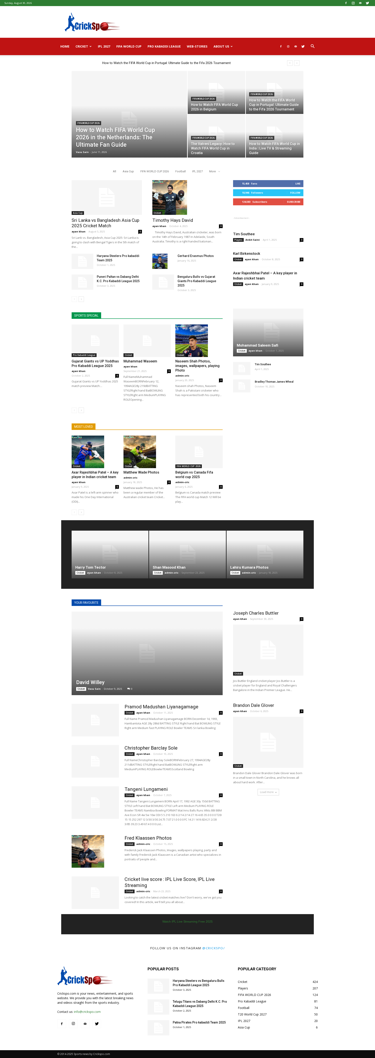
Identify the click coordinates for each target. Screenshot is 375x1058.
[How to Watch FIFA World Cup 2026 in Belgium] (216, 92)
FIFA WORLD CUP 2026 (88, 123)
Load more (267, 792)
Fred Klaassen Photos (148, 838)
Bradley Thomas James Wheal (274, 381)
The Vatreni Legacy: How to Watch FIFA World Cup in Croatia (145, 63)
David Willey (90, 682)
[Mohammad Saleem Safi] (268, 332)
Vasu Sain (82, 152)
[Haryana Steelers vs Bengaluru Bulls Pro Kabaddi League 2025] (158, 986)
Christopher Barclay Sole (151, 748)
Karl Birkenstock (246, 253)
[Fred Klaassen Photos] (88, 851)
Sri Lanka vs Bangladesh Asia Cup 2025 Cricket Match (105, 223)
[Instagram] (353, 3)
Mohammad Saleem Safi (257, 345)
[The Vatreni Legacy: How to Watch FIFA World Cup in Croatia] (216, 136)
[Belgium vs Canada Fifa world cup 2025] (199, 452)
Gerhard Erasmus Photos (196, 256)
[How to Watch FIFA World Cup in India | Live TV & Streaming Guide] (274, 136)
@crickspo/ (213, 948)
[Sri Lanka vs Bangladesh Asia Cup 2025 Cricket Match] (107, 197)
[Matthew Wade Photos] (147, 452)
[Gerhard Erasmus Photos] (160, 261)
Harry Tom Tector (90, 567)
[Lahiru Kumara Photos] (265, 554)
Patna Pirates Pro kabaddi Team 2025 (199, 1022)
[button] (312, 47)
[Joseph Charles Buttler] (268, 650)
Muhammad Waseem (140, 361)
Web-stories (197, 46)
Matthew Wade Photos (141, 472)
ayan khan (79, 231)
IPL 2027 (104, 46)
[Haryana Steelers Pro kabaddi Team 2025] (82, 261)
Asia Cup (128, 171)
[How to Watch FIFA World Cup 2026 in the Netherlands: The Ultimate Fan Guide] (129, 121)
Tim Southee (244, 234)
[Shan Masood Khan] (187, 554)
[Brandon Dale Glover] (268, 742)
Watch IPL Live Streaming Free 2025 (187, 921)
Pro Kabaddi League (164, 46)
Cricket (82, 46)
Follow (295, 192)
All (114, 171)
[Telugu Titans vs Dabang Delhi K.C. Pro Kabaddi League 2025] (158, 1007)
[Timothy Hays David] (187, 197)
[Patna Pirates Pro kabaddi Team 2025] (158, 1027)
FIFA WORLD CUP (128, 46)
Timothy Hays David (172, 220)
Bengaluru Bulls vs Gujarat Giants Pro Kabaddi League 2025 (197, 281)
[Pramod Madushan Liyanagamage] (95, 720)
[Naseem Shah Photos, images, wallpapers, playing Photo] (199, 340)
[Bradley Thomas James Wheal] (241, 385)
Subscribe (293, 201)
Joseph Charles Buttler (256, 613)
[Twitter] (367, 3)
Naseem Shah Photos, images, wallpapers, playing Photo (197, 365)
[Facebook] (346, 3)
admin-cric (182, 375)
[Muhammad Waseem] (147, 340)
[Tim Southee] (241, 368)
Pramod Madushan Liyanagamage (161, 706)
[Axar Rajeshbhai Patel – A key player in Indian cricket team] (95, 452)
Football (180, 171)
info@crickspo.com (87, 1012)
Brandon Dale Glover (253, 705)
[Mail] (360, 3)
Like (297, 183)
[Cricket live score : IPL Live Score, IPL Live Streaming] (95, 892)
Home (64, 46)
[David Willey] (147, 653)
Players (238, 239)
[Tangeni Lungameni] (95, 802)
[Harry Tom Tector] (110, 554)
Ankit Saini (252, 239)
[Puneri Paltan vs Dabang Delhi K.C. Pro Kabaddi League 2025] (82, 282)
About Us (221, 46)
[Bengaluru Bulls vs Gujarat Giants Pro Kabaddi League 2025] (163, 282)
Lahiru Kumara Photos (249, 567)
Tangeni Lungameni (146, 789)
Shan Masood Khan (169, 567)
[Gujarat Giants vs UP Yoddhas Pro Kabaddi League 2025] (95, 340)
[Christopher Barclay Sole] (95, 761)
